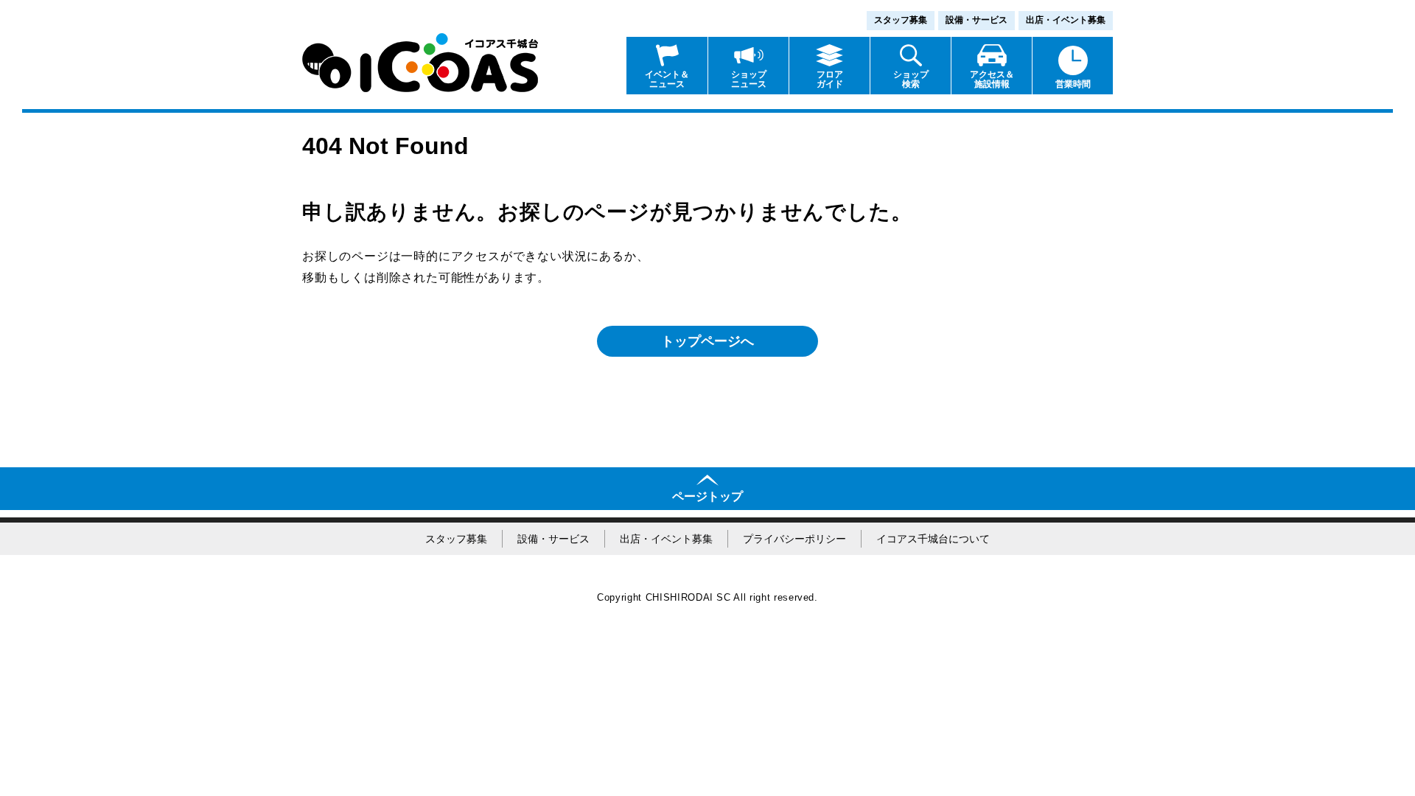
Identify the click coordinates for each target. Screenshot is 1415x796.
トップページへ (707, 341)
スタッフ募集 (900, 20)
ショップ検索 (911, 79)
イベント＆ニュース (667, 79)
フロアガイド (830, 79)
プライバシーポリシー (794, 539)
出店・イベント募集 (1065, 20)
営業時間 (1073, 84)
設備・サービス (976, 20)
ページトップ (707, 496)
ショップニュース (748, 79)
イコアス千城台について (933, 539)
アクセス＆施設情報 (992, 79)
